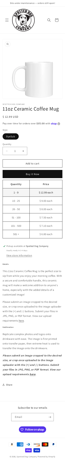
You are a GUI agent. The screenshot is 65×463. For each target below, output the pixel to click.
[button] (7, 20)
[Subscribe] (50, 417)
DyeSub (10, 136)
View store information (19, 255)
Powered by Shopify (46, 456)
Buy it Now (32, 174)
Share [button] (9, 384)
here (21, 320)
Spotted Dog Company (27, 456)
